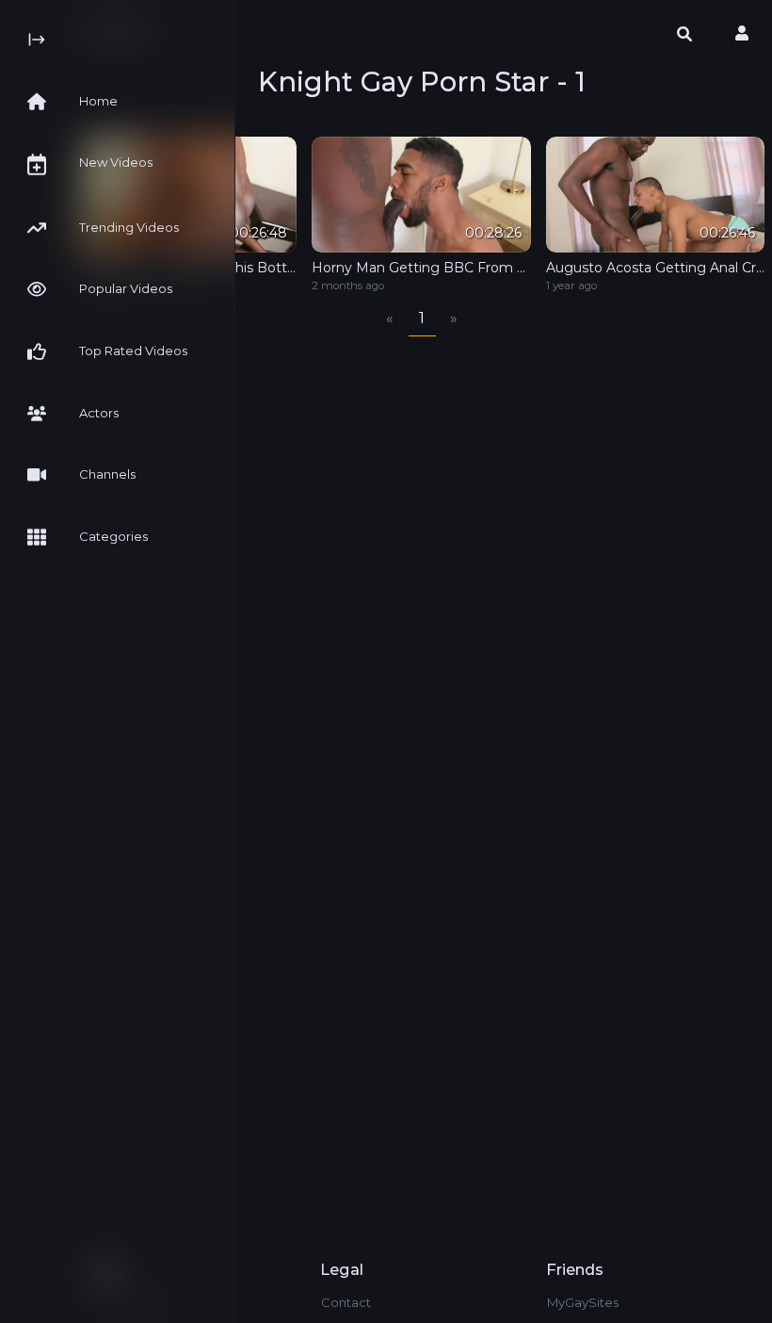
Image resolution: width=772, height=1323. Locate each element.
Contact (346, 1302)
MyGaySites (583, 1302)
